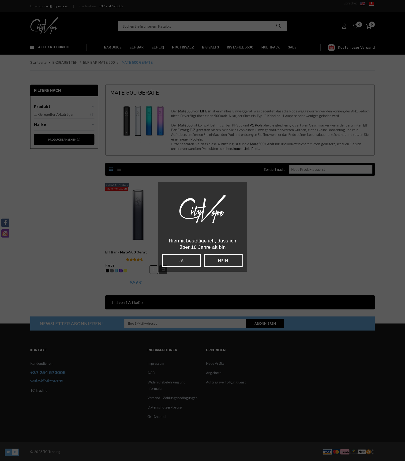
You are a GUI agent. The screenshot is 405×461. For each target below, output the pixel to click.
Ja (181, 260)
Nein (223, 260)
